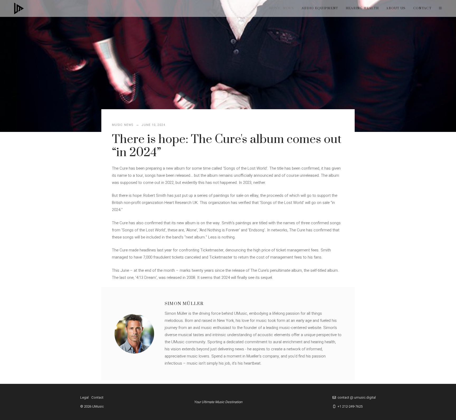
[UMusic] (19, 8)
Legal (84, 397)
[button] (440, 8)
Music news (281, 8)
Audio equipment (319, 8)
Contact (422, 8)
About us (396, 8)
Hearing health (362, 8)
